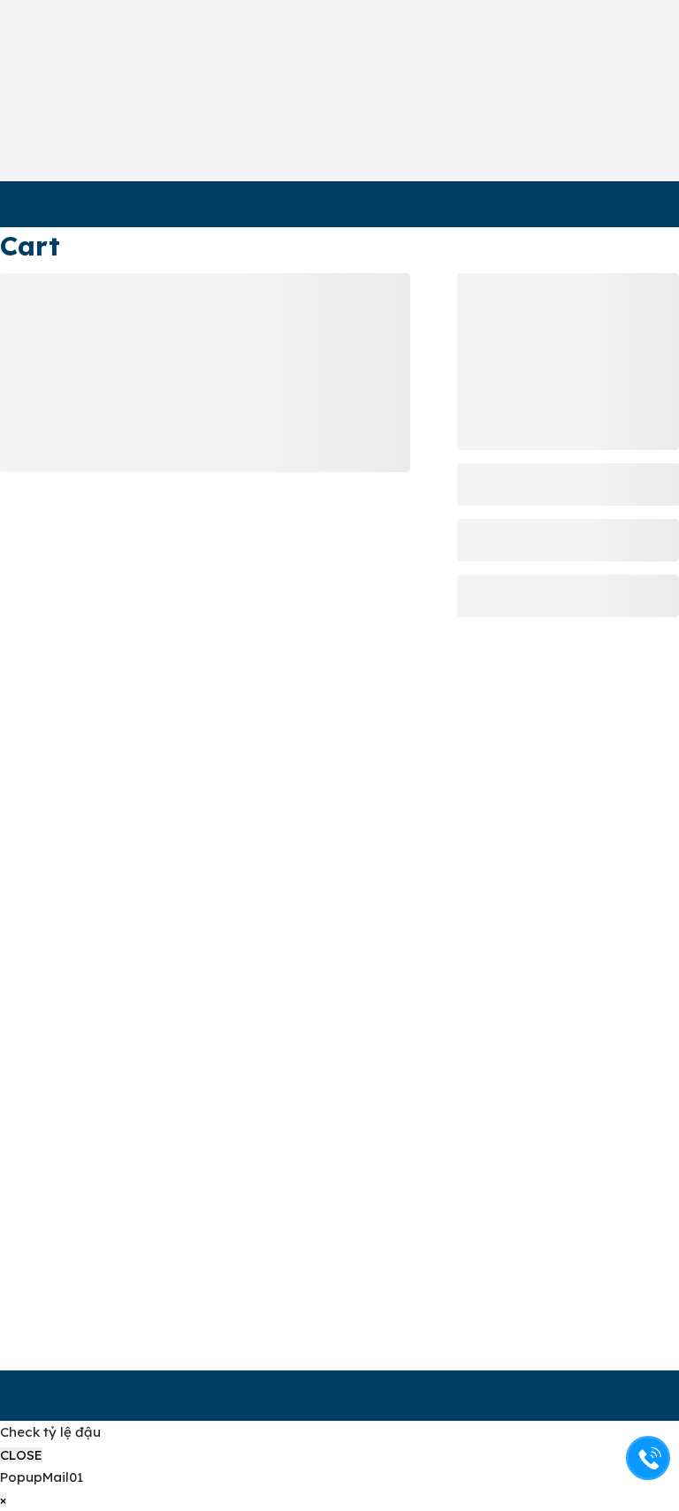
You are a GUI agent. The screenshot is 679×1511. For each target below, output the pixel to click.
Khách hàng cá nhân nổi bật (472, 80)
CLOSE (21, 1454)
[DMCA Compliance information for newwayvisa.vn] (582, 1279)
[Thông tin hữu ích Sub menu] (331, 90)
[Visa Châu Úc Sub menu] (432, 201)
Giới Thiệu (228, 68)
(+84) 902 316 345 (103, 1098)
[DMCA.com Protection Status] (568, 1310)
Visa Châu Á (510, 201)
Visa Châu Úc (368, 201)
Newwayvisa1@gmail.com (128, 1170)
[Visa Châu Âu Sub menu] (287, 201)
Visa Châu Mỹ (76, 201)
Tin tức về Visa (384, 80)
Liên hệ (551, 68)
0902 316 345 (625, 140)
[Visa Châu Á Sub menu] (569, 201)
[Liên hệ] (648, 1458)
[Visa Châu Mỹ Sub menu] (140, 201)
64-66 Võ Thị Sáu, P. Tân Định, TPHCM (100, 912)
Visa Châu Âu (222, 201)
